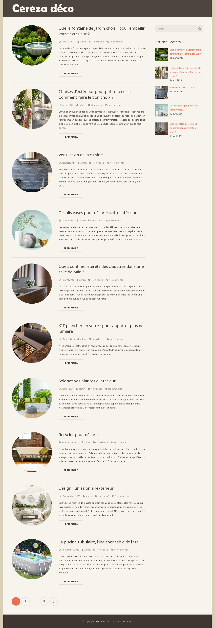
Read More (71, 73)
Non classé (98, 41)
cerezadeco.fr (102, 621)
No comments (117, 41)
